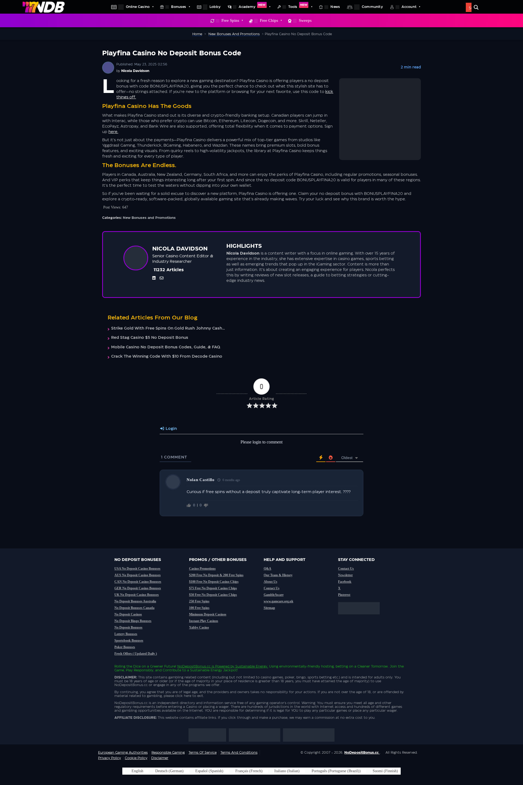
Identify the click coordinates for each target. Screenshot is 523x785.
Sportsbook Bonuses (128, 640)
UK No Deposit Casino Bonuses (136, 595)
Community (372, 6)
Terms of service (202, 752)
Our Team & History (278, 575)
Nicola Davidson (135, 71)
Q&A (267, 568)
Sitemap (269, 608)
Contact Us (271, 588)
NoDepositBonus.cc (194, 666)
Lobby (215, 6)
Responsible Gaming (168, 752)
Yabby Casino (199, 627)
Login (171, 429)
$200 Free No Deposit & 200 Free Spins (216, 575)
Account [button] (409, 6)
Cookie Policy (136, 758)
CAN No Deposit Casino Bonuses (137, 582)
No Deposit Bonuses (128, 627)
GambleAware (274, 595)
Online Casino (138, 6)
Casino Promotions (202, 568)
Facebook (344, 582)
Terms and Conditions (238, 752)
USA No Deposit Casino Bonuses (137, 568)
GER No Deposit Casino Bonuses (137, 588)
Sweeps (305, 20)
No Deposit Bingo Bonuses (132, 621)
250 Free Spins (199, 601)
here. (113, 132)
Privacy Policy (109, 758)
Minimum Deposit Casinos (207, 614)
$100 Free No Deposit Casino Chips (214, 582)
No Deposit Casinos (128, 614)
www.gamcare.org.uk (278, 601)
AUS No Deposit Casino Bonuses (137, 575)
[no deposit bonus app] (361, 617)
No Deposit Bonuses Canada (134, 608)
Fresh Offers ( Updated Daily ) (135, 654)
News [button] (335, 6)
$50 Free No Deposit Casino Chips (213, 595)
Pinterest (344, 595)
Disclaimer (159, 758)
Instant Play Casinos (203, 621)
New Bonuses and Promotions (149, 217)
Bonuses (178, 6)
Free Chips (269, 20)
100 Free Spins (199, 608)
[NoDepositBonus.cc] (43, 7)
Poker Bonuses (124, 647)
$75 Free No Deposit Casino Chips (213, 588)
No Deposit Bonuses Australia (135, 601)
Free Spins (230, 20)
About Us (270, 582)
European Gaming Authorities (123, 752)
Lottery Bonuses (125, 634)
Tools (297, 6)
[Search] (476, 7)
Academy (252, 6)
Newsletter (345, 575)
